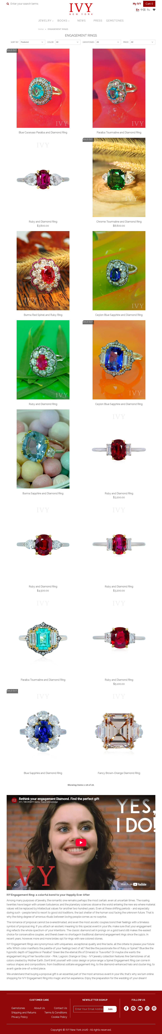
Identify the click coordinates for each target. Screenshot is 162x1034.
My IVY (137, 3)
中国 (143, 9)
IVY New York (73, 1029)
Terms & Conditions (55, 1012)
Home (41, 29)
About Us (39, 1008)
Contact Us (60, 1008)
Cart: (149, 3)
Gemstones (18, 1008)
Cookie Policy (59, 1016)
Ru (148, 9)
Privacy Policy (19, 1016)
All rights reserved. (100, 1029)
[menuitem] (46, 20)
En (137, 9)
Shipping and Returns (23, 1012)
